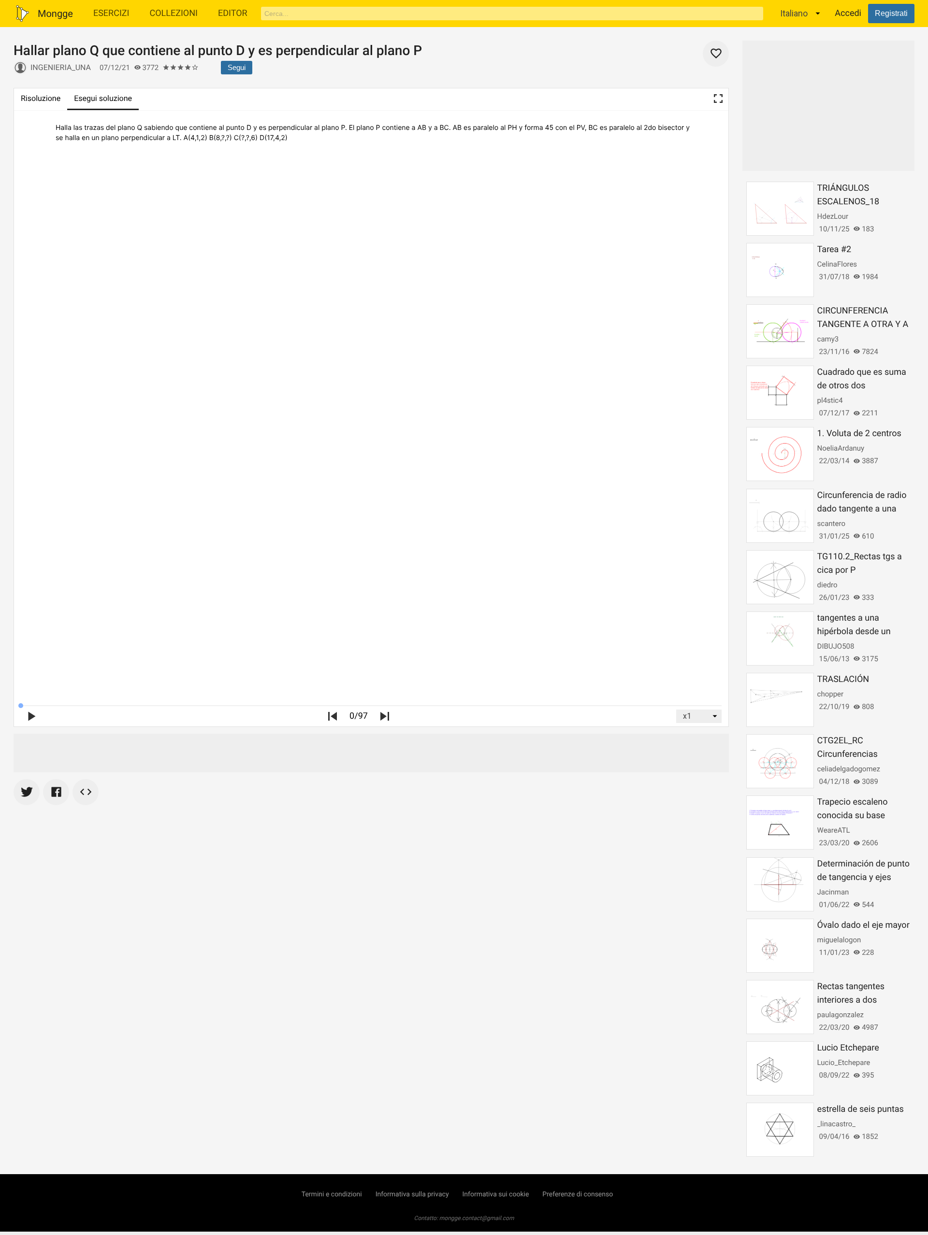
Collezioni (173, 13)
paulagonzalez (840, 1014)
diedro (827, 585)
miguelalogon (839, 940)
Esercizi (111, 13)
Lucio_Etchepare (843, 1062)
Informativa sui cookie (496, 1194)
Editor (232, 13)
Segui (237, 67)
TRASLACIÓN (843, 679)
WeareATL (833, 830)
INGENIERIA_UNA (60, 67)
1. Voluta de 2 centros (859, 433)
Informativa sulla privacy (412, 1194)
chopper (830, 694)
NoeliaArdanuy (841, 448)
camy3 (828, 339)
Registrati (891, 13)
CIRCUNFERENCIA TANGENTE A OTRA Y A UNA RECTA (863, 324)
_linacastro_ (836, 1124)
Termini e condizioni (332, 1194)
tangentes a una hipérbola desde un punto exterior (854, 631)
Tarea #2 (834, 249)
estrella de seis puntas (860, 1109)
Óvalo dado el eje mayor (863, 925)
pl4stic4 (830, 400)
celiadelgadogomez (848, 769)
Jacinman (833, 892)
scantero (831, 523)
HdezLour (832, 216)
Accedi (848, 13)
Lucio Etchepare (848, 1048)
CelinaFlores (837, 264)
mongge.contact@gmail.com (476, 1218)
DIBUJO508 (836, 646)
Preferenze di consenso (577, 1194)
